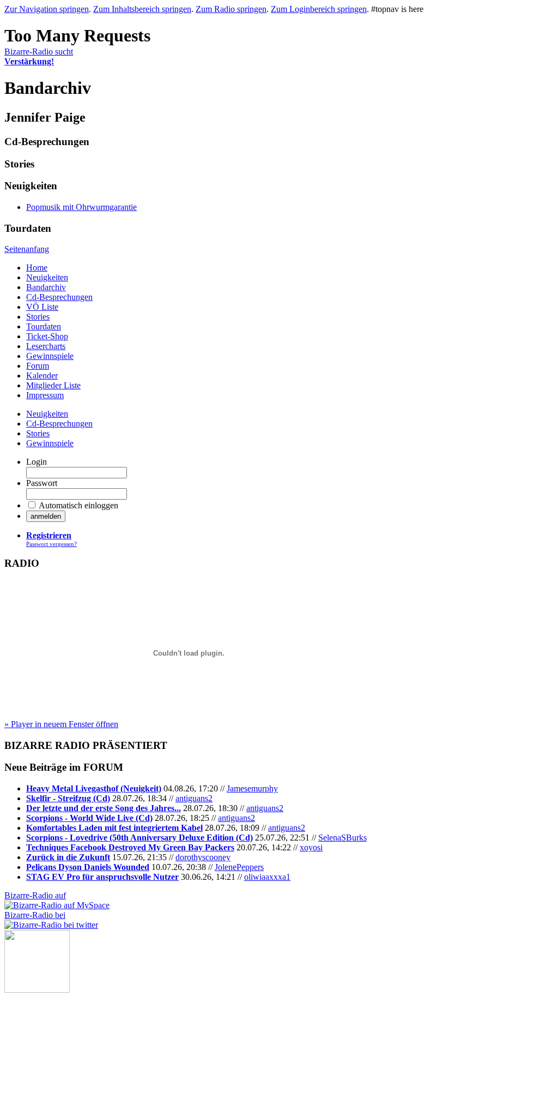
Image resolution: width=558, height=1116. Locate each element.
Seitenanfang (26, 249)
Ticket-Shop (47, 336)
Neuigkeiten (47, 277)
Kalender (42, 375)
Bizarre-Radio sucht (38, 56)
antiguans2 (194, 798)
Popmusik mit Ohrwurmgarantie (81, 207)
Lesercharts (45, 346)
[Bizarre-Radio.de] (37, 989)
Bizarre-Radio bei (34, 915)
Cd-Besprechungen (59, 297)
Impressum (45, 395)
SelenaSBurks (342, 837)
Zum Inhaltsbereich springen (142, 9)
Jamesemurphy (252, 788)
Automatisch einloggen (78, 505)
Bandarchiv (46, 287)
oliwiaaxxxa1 (267, 876)
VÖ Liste (42, 306)
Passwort (41, 483)
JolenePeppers (239, 867)
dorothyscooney (203, 857)
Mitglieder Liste (53, 385)
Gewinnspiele (50, 356)
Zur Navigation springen (46, 9)
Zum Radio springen (231, 9)
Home (36, 267)
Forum (37, 365)
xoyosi (311, 847)
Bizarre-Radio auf (35, 895)
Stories (38, 316)
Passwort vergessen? (51, 544)
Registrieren (48, 535)
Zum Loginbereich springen (319, 9)
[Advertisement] (58, 1047)
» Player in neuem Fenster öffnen (61, 724)
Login (36, 461)
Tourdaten (43, 326)
